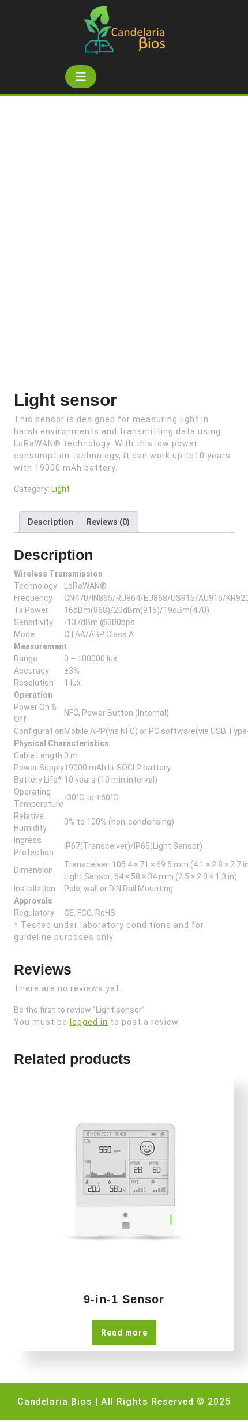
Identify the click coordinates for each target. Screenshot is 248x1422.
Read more (124, 1332)
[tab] (80, 76)
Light (60, 489)
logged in (89, 1021)
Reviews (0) (108, 521)
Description (50, 521)
